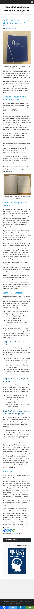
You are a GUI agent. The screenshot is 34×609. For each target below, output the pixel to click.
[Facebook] (4, 530)
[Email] (13, 530)
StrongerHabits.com (17, 8)
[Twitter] (7, 530)
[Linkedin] (10, 530)
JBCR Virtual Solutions (22, 603)
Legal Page (28, 601)
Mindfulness (15, 533)
